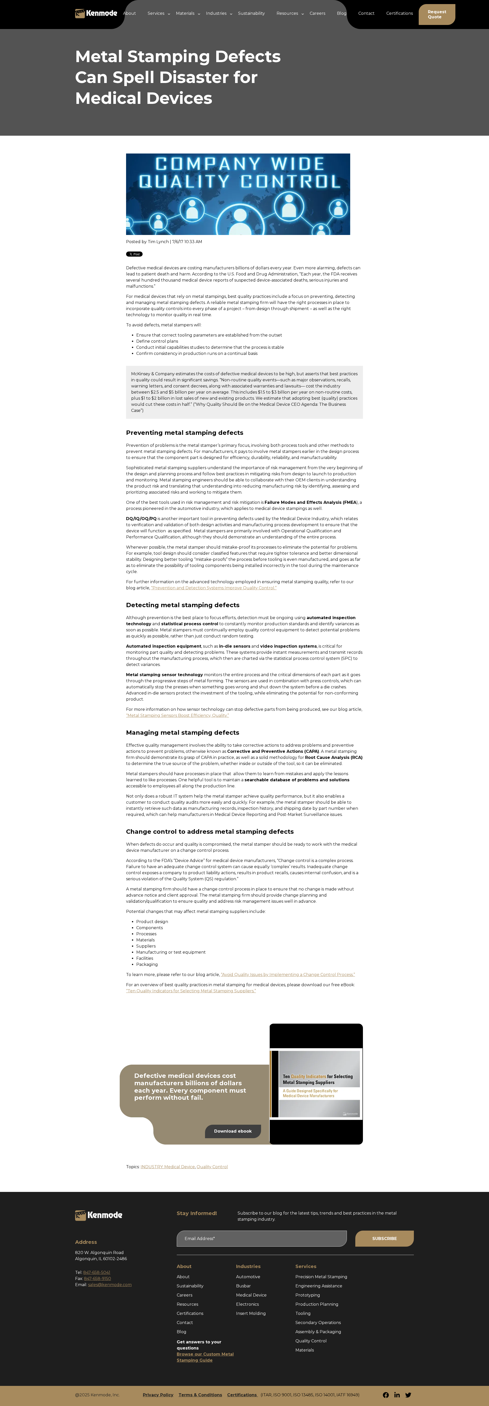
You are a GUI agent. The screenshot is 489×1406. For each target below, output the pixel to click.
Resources (187, 1304)
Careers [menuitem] (317, 13)
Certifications (190, 1313)
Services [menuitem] (156, 13)
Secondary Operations (318, 1322)
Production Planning (316, 1304)
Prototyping (307, 1295)
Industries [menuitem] (216, 13)
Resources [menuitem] (287, 13)
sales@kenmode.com (110, 1284)
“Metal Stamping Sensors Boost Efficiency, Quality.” (177, 715)
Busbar (243, 1286)
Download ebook (233, 1131)
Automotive (248, 1276)
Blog (181, 1331)
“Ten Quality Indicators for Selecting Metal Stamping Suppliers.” (191, 991)
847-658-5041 (96, 1272)
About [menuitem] (129, 13)
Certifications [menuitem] (399, 13)
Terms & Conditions (200, 1395)
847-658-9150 (97, 1278)
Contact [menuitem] (366, 13)
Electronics (247, 1304)
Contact (185, 1322)
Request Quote (437, 14)
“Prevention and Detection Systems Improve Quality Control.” (214, 588)
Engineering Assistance (318, 1286)
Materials (304, 1350)
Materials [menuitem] (185, 13)
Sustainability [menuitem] (251, 13)
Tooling (303, 1313)
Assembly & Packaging (318, 1331)
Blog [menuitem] (342, 13)
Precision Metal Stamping (321, 1276)
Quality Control (212, 1166)
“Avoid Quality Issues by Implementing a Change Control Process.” (288, 974)
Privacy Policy (158, 1395)
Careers (184, 1295)
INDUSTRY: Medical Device (168, 1166)
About (183, 1276)
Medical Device (251, 1295)
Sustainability (190, 1286)
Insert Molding (251, 1313)
